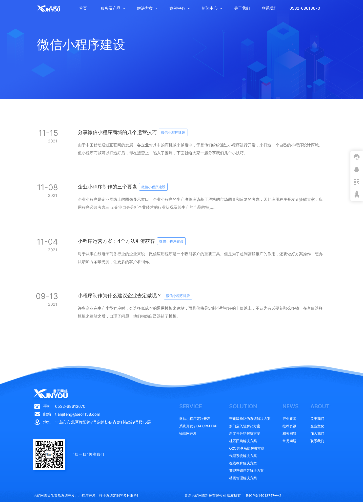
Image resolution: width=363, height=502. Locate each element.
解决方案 (145, 8)
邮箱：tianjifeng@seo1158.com (71, 414)
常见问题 (289, 441)
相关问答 (289, 433)
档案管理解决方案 (243, 478)
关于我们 (242, 8)
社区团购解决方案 (243, 441)
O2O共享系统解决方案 (246, 448)
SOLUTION (243, 406)
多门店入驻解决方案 (244, 426)
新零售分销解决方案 (244, 433)
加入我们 (317, 433)
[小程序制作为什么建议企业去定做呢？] (181, 314)
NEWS (290, 406)
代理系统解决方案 (243, 456)
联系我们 (270, 8)
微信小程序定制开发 (194, 418)
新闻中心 (210, 8)
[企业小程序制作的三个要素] (181, 205)
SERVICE (190, 406)
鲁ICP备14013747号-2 (263, 495)
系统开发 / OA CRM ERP (198, 426)
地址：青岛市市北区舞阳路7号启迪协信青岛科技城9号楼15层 (97, 422)
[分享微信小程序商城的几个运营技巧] (181, 151)
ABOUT (320, 406)
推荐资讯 (289, 426)
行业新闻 (289, 418)
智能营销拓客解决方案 (246, 470)
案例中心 (177, 8)
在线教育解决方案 (243, 463)
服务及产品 (111, 8)
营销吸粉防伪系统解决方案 (250, 418)
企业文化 (317, 426)
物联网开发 (188, 433)
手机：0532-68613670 (64, 406)
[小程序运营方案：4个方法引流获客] (181, 259)
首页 (83, 8)
